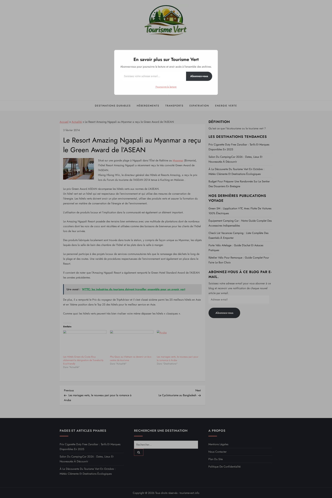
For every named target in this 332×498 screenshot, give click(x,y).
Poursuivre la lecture (166, 86)
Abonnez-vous (199, 76)
